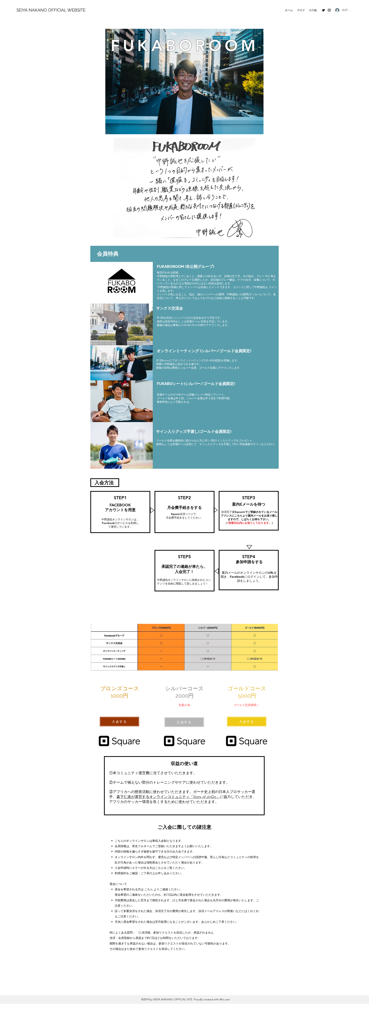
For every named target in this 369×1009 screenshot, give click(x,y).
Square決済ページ (182, 514)
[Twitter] (323, 10)
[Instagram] (329, 10)
